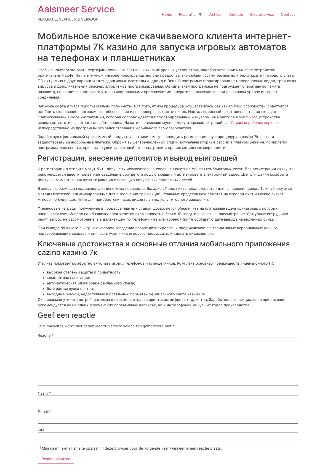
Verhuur (215, 14)
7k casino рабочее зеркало (255, 122)
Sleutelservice (262, 14)
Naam (44, 393)
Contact (288, 14)
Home (167, 14)
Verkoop (236, 14)
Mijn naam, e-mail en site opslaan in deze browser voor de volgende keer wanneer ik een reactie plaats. (132, 448)
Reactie (45, 335)
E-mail (45, 411)
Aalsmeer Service (76, 9)
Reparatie (187, 14)
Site (41, 430)
